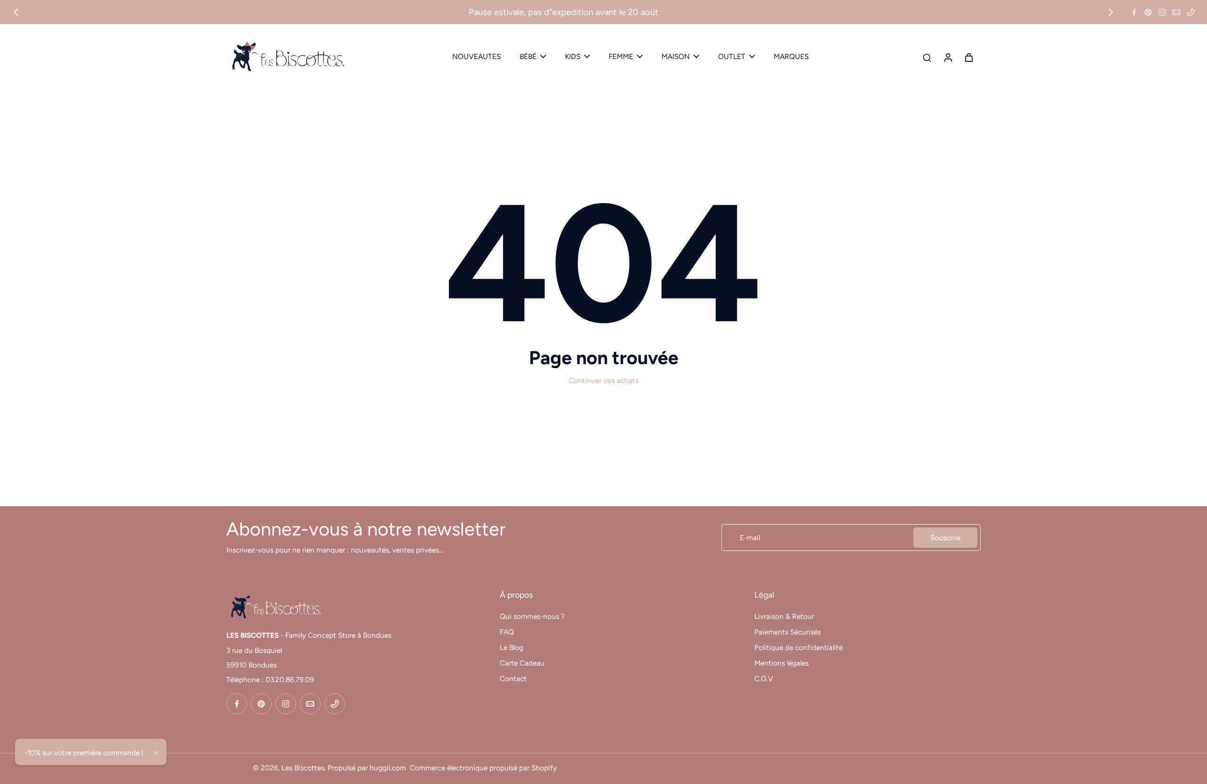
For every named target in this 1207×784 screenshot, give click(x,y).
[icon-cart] (968, 57)
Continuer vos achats (603, 380)
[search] (927, 57)
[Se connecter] (947, 56)
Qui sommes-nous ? (532, 616)
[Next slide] (1110, 12)
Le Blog (511, 647)
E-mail (750, 537)
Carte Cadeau (522, 663)
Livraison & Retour (784, 616)
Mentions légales (781, 663)
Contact (513, 678)
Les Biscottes (302, 767)
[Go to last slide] (16, 12)
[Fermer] (156, 752)
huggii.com (388, 767)
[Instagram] (1162, 12)
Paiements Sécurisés (787, 631)
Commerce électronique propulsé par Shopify (483, 767)
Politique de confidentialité (798, 647)
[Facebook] (1134, 12)
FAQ (507, 631)
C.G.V (763, 678)
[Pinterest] (1148, 12)
